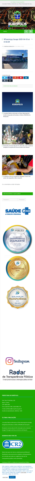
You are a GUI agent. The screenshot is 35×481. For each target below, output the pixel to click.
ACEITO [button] (12, 477)
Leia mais (23, 472)
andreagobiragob (9, 46)
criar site (12, 452)
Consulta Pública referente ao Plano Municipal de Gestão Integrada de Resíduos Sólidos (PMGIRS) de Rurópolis (18, 4)
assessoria (14, 454)
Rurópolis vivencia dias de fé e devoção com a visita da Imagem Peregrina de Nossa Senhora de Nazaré (18, 146)
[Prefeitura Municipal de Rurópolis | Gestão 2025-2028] (17, 18)
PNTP (9, 462)
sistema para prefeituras (23, 452)
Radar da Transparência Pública (21, 462)
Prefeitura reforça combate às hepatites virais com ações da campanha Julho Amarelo (16, 177)
